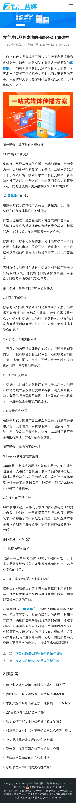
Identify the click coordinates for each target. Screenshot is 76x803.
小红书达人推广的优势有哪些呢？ (29, 767)
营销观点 (16, 44)
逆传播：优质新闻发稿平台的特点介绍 (32, 748)
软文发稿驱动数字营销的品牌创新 (38, 653)
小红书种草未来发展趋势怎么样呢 (29, 739)
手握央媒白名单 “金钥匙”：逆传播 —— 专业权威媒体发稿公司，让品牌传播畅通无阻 (39, 703)
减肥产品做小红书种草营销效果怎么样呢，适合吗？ (39, 730)
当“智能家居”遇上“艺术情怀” (25, 712)
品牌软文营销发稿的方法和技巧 (28, 758)
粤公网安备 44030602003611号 (47, 786)
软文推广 (39, 790)
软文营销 (28, 44)
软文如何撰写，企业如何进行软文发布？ (34, 721)
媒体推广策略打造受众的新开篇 (37, 661)
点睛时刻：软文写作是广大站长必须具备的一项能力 (39, 694)
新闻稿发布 (26, 790)
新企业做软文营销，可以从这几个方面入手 (35, 684)
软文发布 (51, 790)
